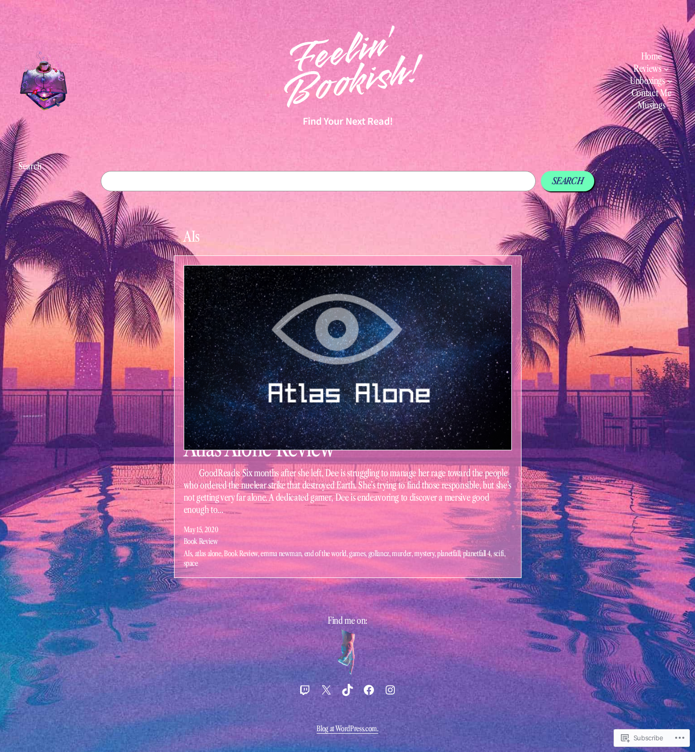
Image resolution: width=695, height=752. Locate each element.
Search (30, 166)
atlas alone (208, 553)
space (191, 563)
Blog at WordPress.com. (347, 728)
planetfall (448, 553)
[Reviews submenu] (666, 69)
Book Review (201, 541)
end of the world (325, 553)
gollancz (378, 553)
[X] (326, 690)
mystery (424, 553)
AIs (188, 553)
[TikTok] (347, 690)
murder (402, 553)
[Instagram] (390, 690)
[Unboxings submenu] (670, 81)
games (357, 553)
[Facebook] (369, 690)
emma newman (280, 553)
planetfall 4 (477, 553)
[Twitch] (305, 690)
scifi (499, 553)
